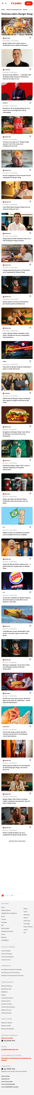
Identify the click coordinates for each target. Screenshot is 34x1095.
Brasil (3, 916)
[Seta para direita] (30, 9)
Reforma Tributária (6, 986)
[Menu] (2, 3)
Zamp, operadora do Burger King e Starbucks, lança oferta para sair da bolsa (15, 501)
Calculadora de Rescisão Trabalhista (11, 969)
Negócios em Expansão (7, 1028)
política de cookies (7, 1081)
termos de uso (5, 1079)
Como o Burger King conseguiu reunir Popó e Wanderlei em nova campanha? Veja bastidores (16, 335)
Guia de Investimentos (7, 957)
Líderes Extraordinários (8, 1007)
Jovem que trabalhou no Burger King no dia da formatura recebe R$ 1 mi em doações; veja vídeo (17, 600)
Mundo (25, 908)
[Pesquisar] (6, 3)
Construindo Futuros (7, 998)
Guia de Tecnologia (6, 954)
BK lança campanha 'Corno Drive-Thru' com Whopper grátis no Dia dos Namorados (16, 667)
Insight (25, 9)
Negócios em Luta (6, 1010)
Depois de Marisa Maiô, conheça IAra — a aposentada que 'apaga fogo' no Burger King (17, 566)
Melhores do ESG (6, 1025)
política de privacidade (8, 1084)
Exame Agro (27, 920)
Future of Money (28, 926)
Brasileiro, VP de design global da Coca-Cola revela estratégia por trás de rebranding (16, 110)
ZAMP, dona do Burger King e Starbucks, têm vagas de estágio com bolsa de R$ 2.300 (17, 400)
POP (25, 932)
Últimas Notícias (5, 910)
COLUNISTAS (5, 940)
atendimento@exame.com (9, 1049)
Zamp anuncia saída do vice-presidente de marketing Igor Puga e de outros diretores (16, 767)
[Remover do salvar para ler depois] (30, 38)
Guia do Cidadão (5, 951)
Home (3, 907)
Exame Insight (5, 928)
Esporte (26, 917)
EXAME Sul (4, 992)
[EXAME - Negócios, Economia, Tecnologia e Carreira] (16, 3)
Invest (3, 934)
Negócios (3, 937)
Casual (25, 911)
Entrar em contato (7, 1038)
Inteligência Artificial (7, 931)
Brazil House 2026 (6, 989)
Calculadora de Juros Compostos (10, 972)
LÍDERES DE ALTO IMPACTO (9, 913)
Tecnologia (27, 923)
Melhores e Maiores (6, 1022)
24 (12, 895)
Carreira (3, 919)
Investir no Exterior (6, 1004)
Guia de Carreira (6, 960)
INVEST (3, 9)
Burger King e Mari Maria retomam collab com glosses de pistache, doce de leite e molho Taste (16, 801)
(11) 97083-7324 (9, 1069)
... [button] (9, 895)
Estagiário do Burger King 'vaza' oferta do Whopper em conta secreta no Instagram (16, 434)
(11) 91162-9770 (9, 1040)
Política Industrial (6, 1013)
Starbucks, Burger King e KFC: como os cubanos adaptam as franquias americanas (16, 467)
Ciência (26, 929)
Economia (4, 922)
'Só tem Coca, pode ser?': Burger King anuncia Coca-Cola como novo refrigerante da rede (16, 144)
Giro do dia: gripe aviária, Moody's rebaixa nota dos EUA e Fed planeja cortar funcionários (15, 734)
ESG (2, 925)
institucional (5, 1076)
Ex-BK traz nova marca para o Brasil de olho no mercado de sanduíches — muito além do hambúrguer (16, 700)
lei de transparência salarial (10, 1087)
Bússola (3, 995)
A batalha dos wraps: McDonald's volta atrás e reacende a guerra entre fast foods (16, 633)
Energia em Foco (6, 1001)
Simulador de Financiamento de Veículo (12, 975)
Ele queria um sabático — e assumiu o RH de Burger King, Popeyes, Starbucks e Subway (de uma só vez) (17, 77)
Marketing (26, 914)
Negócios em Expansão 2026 (14, 9)
